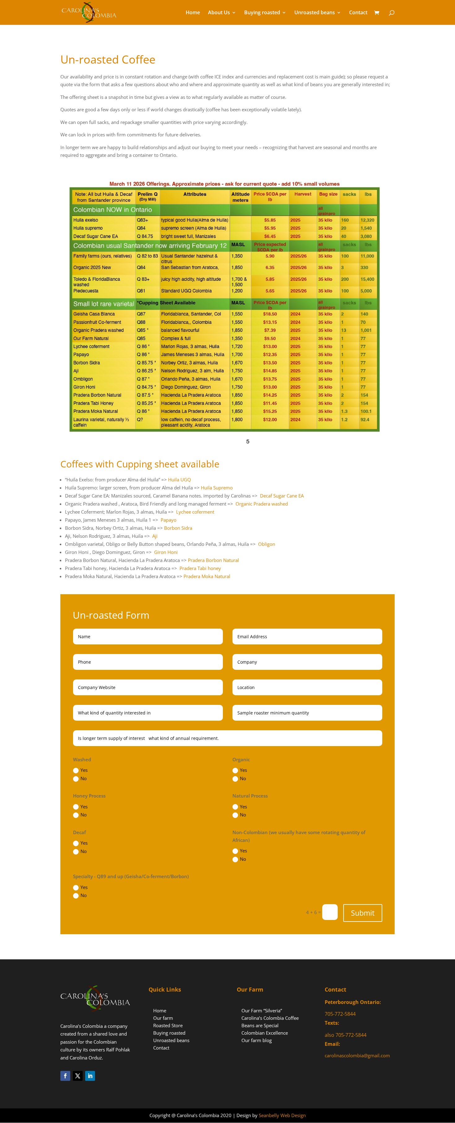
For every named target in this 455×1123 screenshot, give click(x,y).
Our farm (163, 1018)
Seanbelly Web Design (282, 1115)
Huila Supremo (217, 487)
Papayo (168, 520)
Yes (84, 770)
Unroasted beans (314, 13)
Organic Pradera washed (262, 504)
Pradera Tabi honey (200, 568)
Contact (358, 13)
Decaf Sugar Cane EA (282, 496)
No (83, 778)
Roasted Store (168, 1025)
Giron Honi (166, 552)
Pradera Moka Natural (207, 576)
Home (193, 13)
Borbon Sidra (178, 528)
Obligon (266, 544)
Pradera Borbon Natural (213, 560)
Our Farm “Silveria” (261, 1010)
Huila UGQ (179, 479)
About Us (219, 13)
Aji (155, 536)
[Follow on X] (78, 1076)
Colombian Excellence (264, 1033)
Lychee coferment (195, 512)
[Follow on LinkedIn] (90, 1076)
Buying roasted (262, 13)
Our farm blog (256, 1040)
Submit (363, 913)
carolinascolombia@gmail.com (357, 1055)
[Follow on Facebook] (65, 1076)
